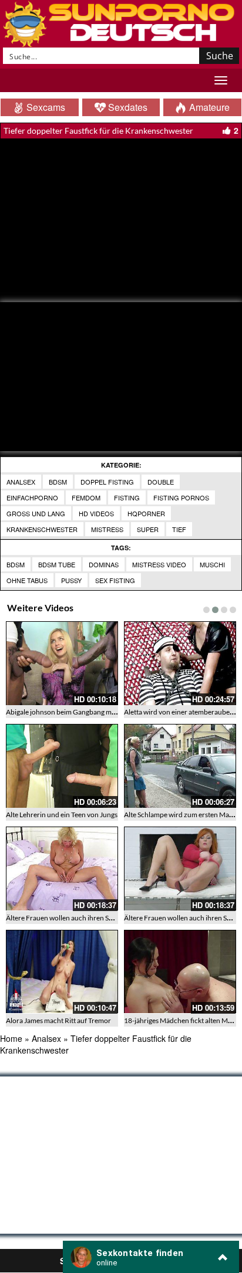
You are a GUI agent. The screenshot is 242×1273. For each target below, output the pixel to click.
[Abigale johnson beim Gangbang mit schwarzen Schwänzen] (62, 663)
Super (148, 529)
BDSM (58, 481)
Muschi (212, 564)
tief (179, 529)
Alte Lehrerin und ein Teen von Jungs (61, 814)
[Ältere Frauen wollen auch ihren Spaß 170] (180, 868)
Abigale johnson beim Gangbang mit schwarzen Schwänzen (96, 711)
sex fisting (115, 580)
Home (11, 1038)
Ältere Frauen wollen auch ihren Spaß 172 (70, 917)
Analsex (20, 481)
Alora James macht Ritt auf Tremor (58, 1020)
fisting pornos (181, 497)
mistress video (159, 564)
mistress (107, 529)
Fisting (127, 497)
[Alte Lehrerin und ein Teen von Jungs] (62, 766)
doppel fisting (107, 481)
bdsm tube (56, 564)
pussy (71, 580)
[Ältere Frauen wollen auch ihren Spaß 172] (62, 868)
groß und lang (35, 513)
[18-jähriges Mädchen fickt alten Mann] (180, 972)
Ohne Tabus (27, 580)
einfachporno (32, 497)
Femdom (86, 497)
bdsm (15, 564)
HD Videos (96, 513)
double (160, 481)
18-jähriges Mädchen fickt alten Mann (182, 1020)
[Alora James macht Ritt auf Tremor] (62, 972)
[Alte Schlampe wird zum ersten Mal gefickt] (180, 766)
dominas (104, 564)
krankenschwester (42, 529)
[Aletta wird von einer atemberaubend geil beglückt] (180, 663)
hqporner (146, 513)
